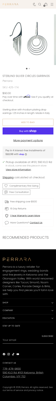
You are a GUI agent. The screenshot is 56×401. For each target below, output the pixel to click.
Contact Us (36, 222)
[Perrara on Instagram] (9, 355)
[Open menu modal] (52, 4)
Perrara (7, 81)
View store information (18, 169)
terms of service (15, 390)
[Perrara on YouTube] (18, 355)
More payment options (28, 140)
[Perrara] (10, 4)
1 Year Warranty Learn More (25, 215)
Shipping (8, 177)
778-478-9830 (12, 368)
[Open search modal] (40, 4)
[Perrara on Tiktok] (13, 355)
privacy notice (35, 390)
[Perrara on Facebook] (4, 355)
